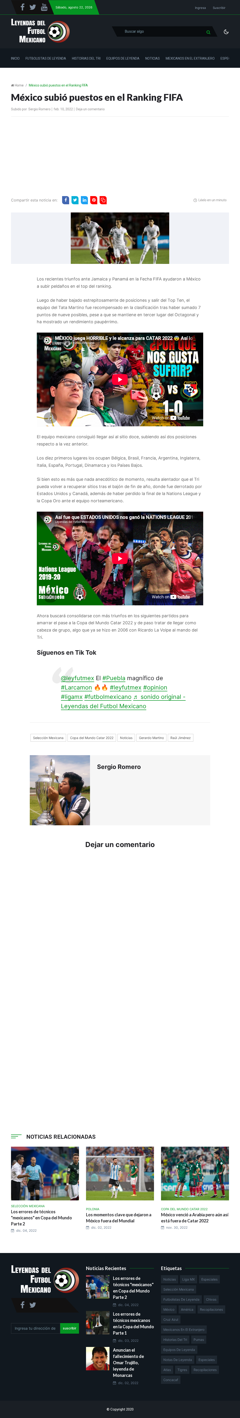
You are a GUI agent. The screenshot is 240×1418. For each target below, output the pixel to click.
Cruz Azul (170, 1319)
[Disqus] (120, 923)
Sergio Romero (39, 109)
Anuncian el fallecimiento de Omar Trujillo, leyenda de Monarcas (128, 1362)
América (187, 1309)
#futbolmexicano (107, 696)
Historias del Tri (86, 58)
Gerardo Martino (151, 738)
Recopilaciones (211, 1309)
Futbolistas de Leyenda (46, 58)
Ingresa (200, 8)
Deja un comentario (90, 109)
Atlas (167, 1370)
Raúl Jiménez (180, 738)
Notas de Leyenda (177, 1360)
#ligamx (72, 696)
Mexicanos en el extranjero (183, 1330)
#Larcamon (76, 687)
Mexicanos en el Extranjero (190, 58)
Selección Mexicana (48, 738)
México (168, 1309)
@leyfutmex (77, 678)
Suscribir (219, 8)
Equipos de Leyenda (122, 58)
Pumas (199, 1340)
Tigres (182, 1370)
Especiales (209, 1279)
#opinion (155, 687)
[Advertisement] (120, 155)
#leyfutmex (126, 687)
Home (19, 85)
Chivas (211, 1299)
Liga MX (188, 1279)
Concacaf (170, 1380)
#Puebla (113, 678)
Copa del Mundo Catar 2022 (91, 738)
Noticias (152, 58)
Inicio (15, 58)
